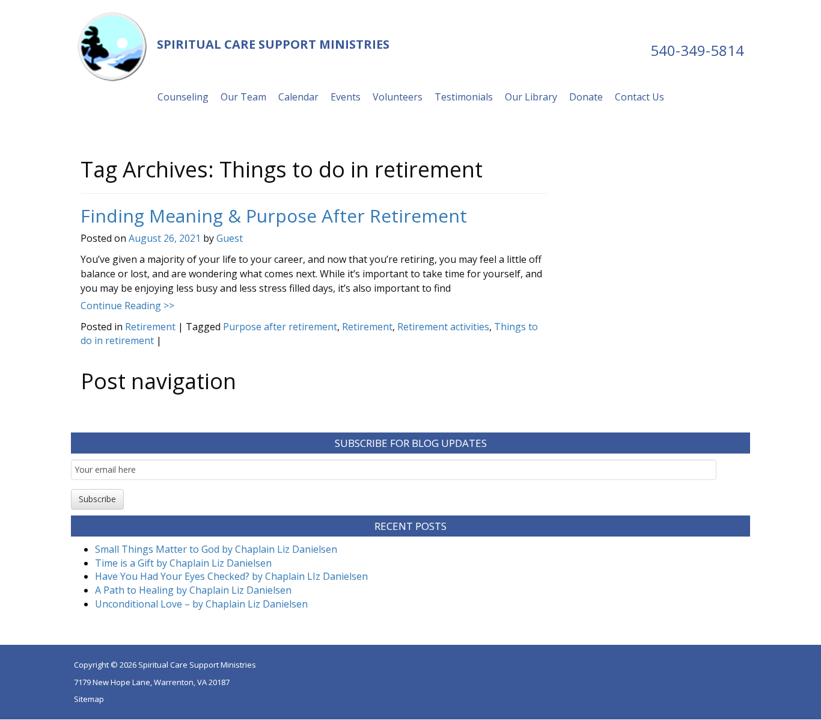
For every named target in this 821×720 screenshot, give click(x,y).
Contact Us (639, 96)
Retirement (150, 326)
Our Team (243, 96)
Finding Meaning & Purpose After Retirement (274, 215)
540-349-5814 (697, 50)
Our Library (531, 96)
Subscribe (97, 499)
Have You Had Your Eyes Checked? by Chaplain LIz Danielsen (231, 576)
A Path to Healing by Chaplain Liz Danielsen (193, 590)
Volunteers (398, 96)
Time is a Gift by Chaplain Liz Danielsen (183, 563)
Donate (586, 96)
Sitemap (89, 699)
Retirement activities (443, 326)
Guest (229, 238)
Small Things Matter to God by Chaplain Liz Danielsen (216, 549)
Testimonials (464, 96)
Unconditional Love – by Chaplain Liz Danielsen (201, 604)
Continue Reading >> (127, 305)
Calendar (298, 96)
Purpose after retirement (280, 326)
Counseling (183, 96)
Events (346, 96)
